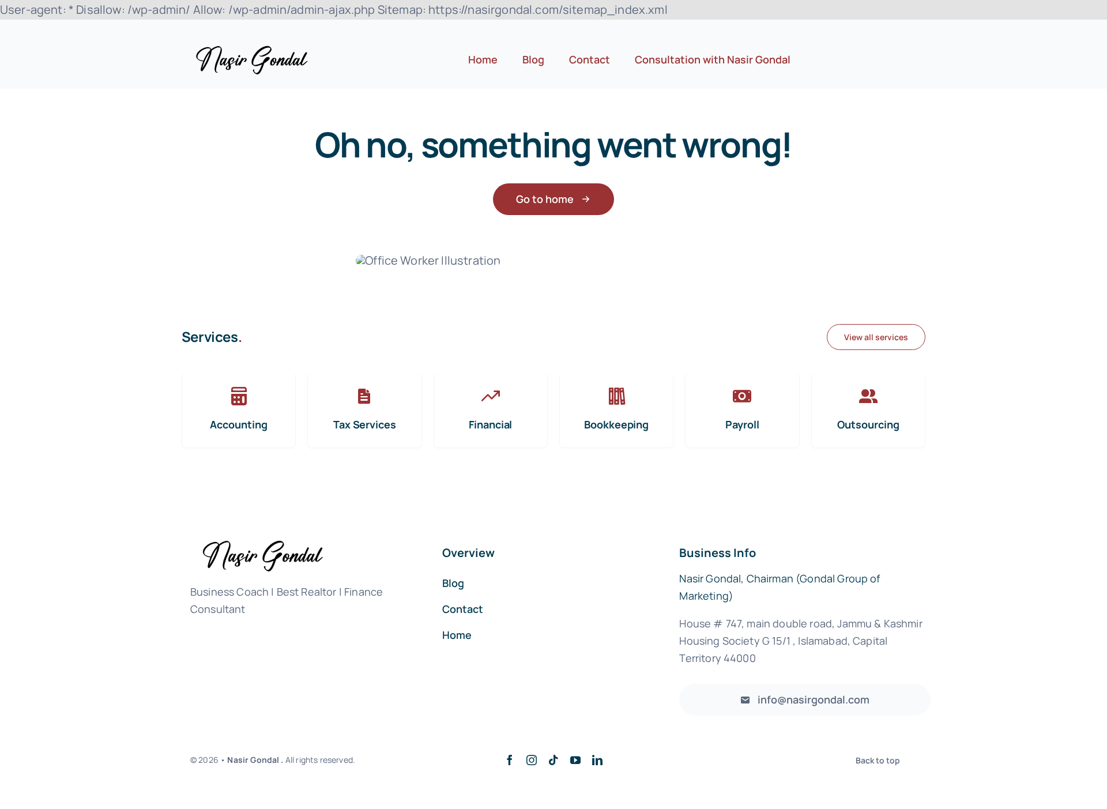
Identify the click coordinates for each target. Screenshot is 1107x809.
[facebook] (509, 760)
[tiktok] (553, 760)
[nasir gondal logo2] (251, 51)
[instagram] (531, 760)
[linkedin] (597, 760)
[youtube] (575, 760)
